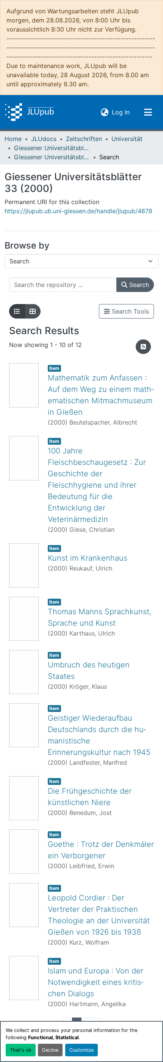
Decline (50, 1050)
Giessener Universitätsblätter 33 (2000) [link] (52, 157)
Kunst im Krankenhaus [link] (87, 558)
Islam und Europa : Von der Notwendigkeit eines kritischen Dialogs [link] (95, 982)
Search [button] (138, 284)
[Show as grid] (33, 311)
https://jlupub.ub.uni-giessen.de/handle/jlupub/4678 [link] (78, 211)
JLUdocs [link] (43, 139)
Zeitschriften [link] (84, 139)
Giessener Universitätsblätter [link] (52, 148)
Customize (81, 1050)
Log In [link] (121, 112)
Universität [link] (127, 139)
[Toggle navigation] (147, 112)
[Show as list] (17, 311)
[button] (29, 112)
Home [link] (13, 139)
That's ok (20, 1050)
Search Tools (129, 311)
